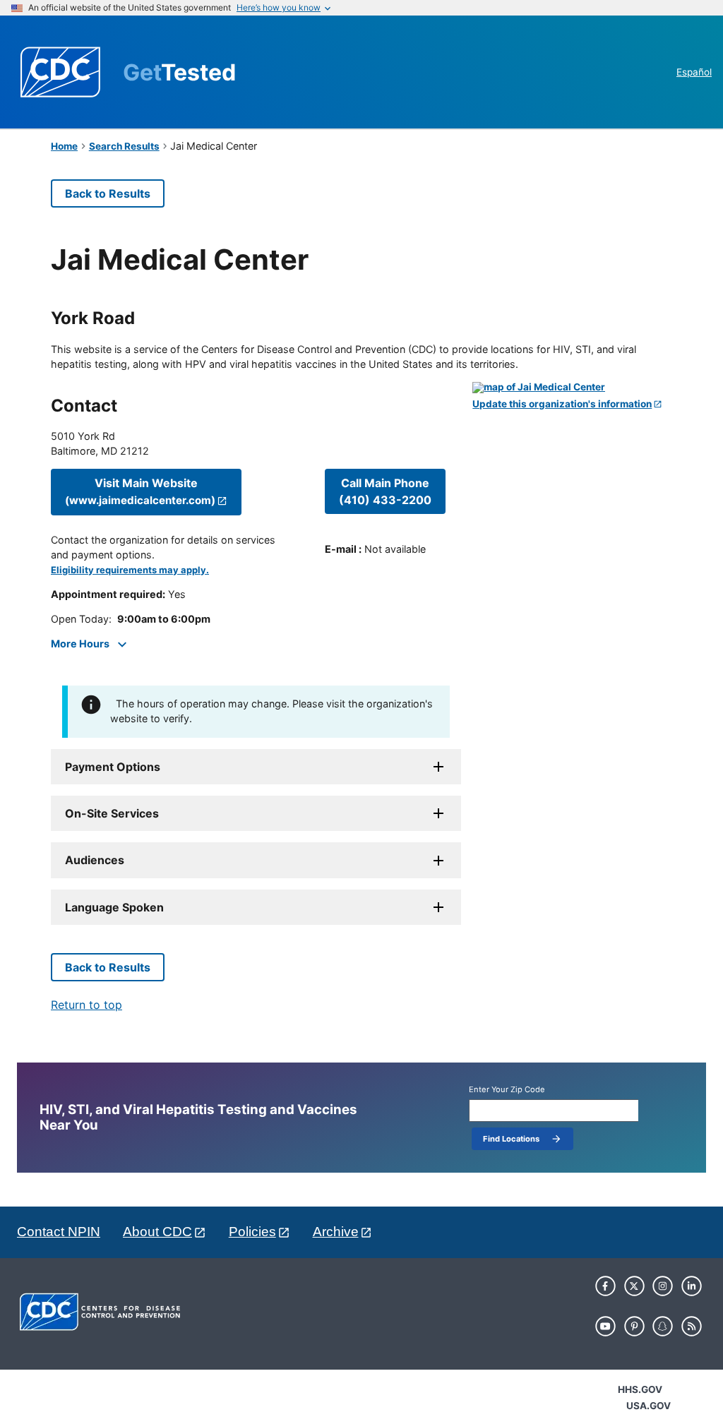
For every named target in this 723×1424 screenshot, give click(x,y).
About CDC (157, 1231)
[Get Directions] (572, 387)
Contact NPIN (58, 1231)
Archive (336, 1231)
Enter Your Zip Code (507, 1089)
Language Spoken (114, 907)
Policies (252, 1231)
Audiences (94, 860)
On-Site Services (112, 813)
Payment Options (112, 767)
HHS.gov (640, 1389)
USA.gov (648, 1405)
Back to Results (107, 193)
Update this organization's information (562, 404)
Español (694, 72)
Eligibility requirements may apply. (130, 570)
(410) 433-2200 (385, 491)
